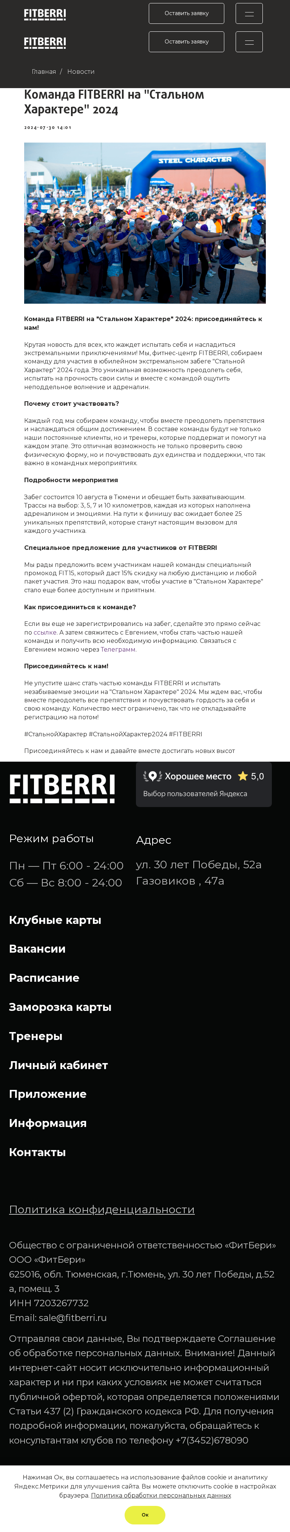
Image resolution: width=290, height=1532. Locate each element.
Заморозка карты (60, 1007)
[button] (186, 13)
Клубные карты (55, 920)
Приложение (48, 1093)
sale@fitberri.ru (73, 1317)
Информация (48, 1123)
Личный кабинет (58, 1065)
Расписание (44, 977)
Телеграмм (118, 649)
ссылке (45, 632)
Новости (81, 71)
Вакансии (37, 948)
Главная (44, 71)
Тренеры (36, 1036)
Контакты (37, 1152)
